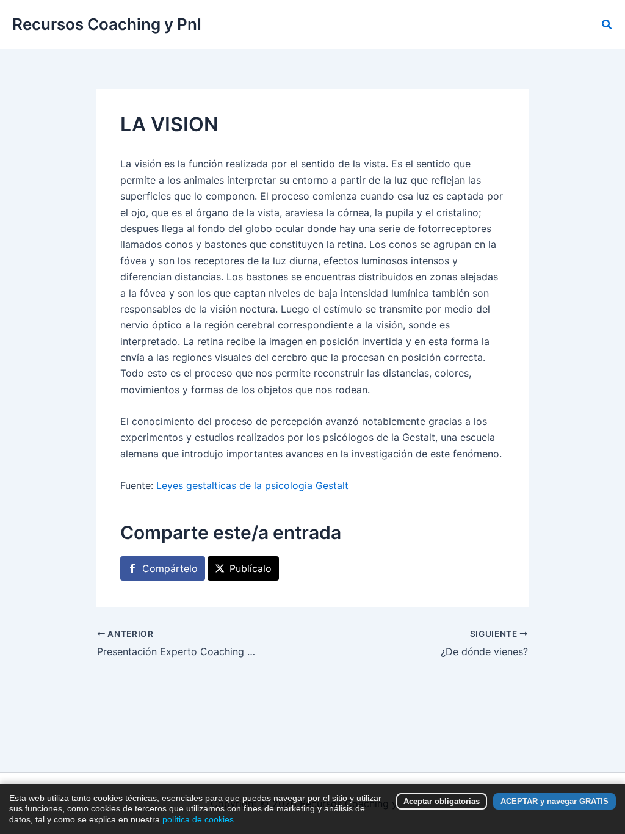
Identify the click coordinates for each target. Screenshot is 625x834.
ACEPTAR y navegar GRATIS (554, 801)
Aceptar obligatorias (441, 801)
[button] (607, 24)
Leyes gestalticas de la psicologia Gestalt (252, 485)
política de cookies (198, 819)
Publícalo (250, 568)
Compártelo (170, 568)
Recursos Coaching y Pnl (106, 24)
